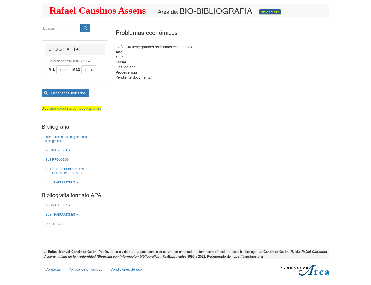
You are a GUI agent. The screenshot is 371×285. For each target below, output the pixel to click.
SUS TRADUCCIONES (60, 182)
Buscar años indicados (67, 93)
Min (52, 69)
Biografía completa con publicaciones (71, 108)
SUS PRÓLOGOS (57, 159)
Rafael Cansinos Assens (97, 10)
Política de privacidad (86, 269)
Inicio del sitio (270, 12)
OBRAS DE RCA (56, 150)
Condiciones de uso (126, 269)
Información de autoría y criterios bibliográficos (66, 139)
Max (76, 69)
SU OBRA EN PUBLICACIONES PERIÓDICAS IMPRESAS (66, 171)
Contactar (53, 269)
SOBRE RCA (54, 224)
